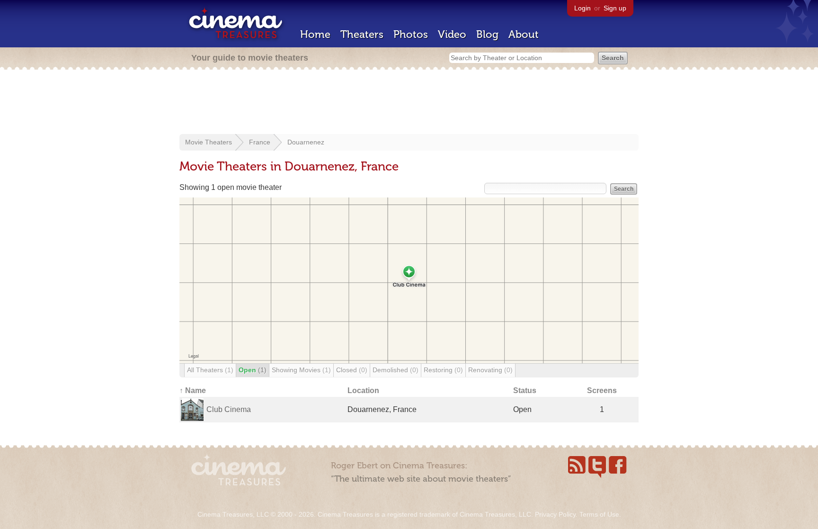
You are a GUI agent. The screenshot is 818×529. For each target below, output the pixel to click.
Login (582, 8)
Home (315, 34)
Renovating (490, 370)
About (523, 34)
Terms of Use (599, 514)
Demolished (395, 370)
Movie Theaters (208, 142)
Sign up (615, 8)
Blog (487, 34)
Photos (410, 34)
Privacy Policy (555, 514)
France (259, 142)
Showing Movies (301, 370)
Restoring (443, 370)
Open (253, 370)
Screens (602, 390)
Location (363, 390)
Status (524, 390)
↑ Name (192, 390)
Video (452, 34)
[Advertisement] (409, 102)
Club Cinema (228, 409)
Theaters (361, 34)
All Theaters (210, 370)
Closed (351, 370)
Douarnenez (305, 142)
